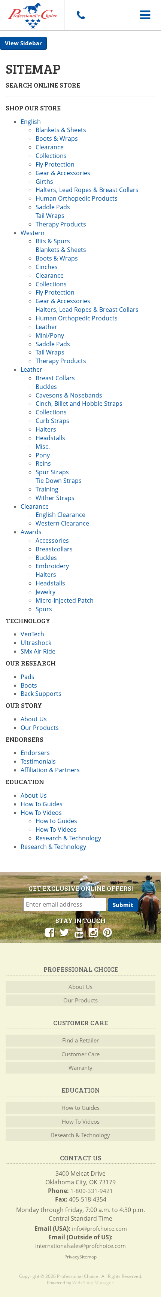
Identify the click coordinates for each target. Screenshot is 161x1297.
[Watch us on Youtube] (79, 932)
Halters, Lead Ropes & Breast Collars (87, 190)
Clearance (50, 147)
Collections (51, 156)
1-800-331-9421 (91, 1190)
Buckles (46, 387)
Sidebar (31, 43)
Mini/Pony (50, 335)
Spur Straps (52, 472)
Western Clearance (62, 523)
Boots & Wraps (57, 138)
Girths (44, 181)
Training (47, 489)
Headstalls (50, 438)
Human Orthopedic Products (77, 198)
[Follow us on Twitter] (64, 932)
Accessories (52, 540)
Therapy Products (61, 224)
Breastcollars (54, 549)
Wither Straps (55, 498)
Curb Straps (52, 421)
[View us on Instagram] (93, 932)
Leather (46, 327)
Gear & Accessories (63, 173)
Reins (43, 463)
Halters (46, 429)
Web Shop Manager (92, 1282)
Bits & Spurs (53, 241)
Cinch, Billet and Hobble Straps (79, 403)
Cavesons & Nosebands (69, 395)
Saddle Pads (53, 207)
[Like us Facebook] (49, 932)
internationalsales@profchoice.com (80, 1245)
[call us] (80, 15)
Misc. (43, 446)
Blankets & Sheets (61, 130)
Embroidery (52, 566)
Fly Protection (55, 164)
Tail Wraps (50, 215)
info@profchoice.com (99, 1228)
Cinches (47, 267)
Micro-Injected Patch (65, 600)
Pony (43, 455)
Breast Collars (55, 378)
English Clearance (60, 515)
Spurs (44, 609)
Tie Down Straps (59, 481)
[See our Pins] (107, 932)
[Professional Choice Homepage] (32, 14)
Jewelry (45, 592)
